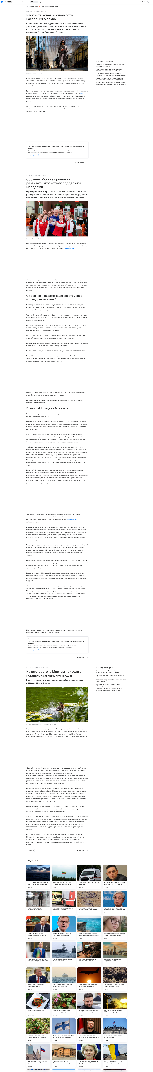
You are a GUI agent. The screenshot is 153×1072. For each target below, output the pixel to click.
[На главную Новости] (8, 2)
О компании (7, 1070)
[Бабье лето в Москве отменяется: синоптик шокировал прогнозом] (38, 903)
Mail (3, 1070)
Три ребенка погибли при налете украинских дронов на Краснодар (110, 65)
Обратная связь (139, 1070)
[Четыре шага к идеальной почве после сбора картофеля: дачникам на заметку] (115, 979)
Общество (43, 11)
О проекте (86, 1070)
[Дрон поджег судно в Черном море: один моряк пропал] (64, 979)
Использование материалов (128, 1070)
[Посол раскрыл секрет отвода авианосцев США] (64, 954)
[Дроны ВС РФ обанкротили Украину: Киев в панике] (89, 954)
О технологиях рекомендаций (97, 1070)
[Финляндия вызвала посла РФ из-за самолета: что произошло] (64, 1030)
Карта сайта (147, 1070)
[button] (57, 54)
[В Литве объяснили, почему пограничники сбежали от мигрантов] (64, 877)
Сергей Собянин (69, 248)
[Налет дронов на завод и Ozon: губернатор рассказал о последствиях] (64, 903)
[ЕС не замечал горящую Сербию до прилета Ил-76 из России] (115, 877)
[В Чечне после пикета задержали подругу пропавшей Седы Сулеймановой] (115, 928)
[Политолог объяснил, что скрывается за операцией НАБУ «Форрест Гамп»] (89, 1030)
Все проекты (20, 1070)
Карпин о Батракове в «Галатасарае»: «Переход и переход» (108, 685)
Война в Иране (33, 6)
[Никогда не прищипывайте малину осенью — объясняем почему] (38, 1030)
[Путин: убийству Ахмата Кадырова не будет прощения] (38, 928)
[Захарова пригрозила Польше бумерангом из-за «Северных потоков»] (38, 1056)
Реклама (14, 1070)
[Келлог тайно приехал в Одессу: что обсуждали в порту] (115, 1056)
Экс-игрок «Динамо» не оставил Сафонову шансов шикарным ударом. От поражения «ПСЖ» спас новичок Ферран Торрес (110, 78)
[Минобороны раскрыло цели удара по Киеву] (115, 1030)
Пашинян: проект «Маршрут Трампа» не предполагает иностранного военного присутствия (109, 671)
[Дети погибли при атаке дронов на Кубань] (89, 877)
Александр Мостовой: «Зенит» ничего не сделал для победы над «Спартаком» (109, 689)
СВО (42, 6)
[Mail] (2, 2)
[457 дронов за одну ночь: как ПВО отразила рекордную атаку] (115, 1005)
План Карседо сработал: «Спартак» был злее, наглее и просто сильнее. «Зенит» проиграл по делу (111, 83)
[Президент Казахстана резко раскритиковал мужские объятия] (115, 903)
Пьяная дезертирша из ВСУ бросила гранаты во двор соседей (111, 680)
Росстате (83, 93)
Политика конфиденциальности (112, 1070)
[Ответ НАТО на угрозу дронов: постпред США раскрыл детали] (38, 954)
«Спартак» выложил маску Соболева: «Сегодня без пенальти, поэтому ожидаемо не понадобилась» (111, 74)
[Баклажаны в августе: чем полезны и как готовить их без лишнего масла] (38, 1005)
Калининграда (72, 519)
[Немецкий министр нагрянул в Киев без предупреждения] (64, 928)
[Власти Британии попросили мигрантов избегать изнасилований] (115, 954)
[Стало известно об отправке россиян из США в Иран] (89, 979)
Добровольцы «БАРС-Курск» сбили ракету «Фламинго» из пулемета (110, 676)
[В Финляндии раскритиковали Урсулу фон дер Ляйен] (89, 1056)
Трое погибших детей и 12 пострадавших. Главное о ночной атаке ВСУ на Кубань (109, 70)
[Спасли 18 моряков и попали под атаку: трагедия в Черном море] (38, 877)
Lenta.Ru (36, 11)
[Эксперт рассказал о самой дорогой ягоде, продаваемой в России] (64, 1005)
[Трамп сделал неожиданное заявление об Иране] (38, 979)
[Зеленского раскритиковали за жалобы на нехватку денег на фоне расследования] (89, 1005)
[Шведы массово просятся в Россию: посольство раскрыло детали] (64, 1056)
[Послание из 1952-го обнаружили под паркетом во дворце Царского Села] (89, 903)
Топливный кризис (52, 6)
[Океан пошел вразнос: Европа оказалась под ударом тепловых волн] (89, 928)
